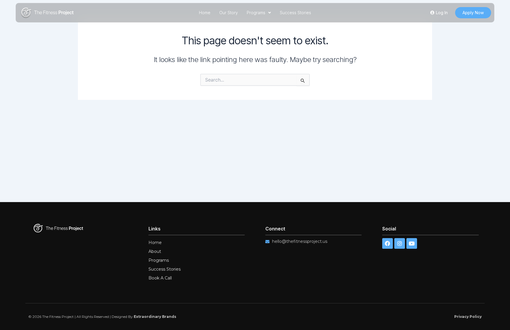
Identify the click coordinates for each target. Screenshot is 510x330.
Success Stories (295, 12)
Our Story (228, 12)
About (154, 251)
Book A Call (160, 278)
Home (204, 12)
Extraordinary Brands (155, 316)
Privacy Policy (468, 316)
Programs (256, 12)
